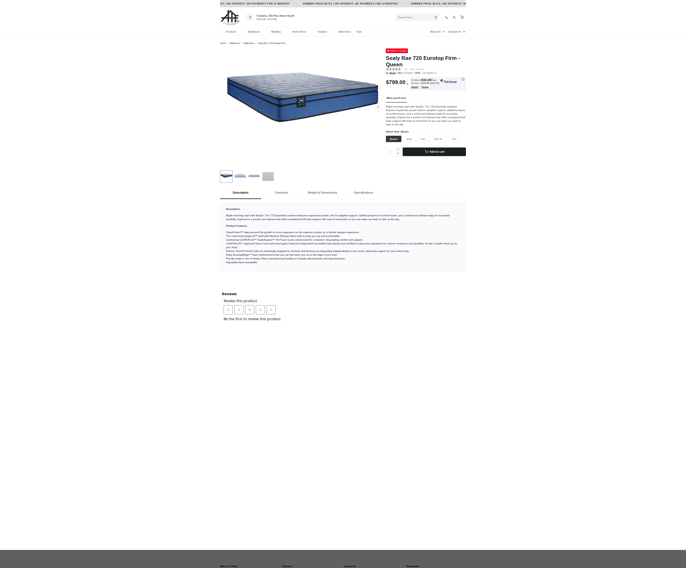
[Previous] (225, 107)
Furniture (231, 31)
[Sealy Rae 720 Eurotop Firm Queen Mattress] (301, 106)
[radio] (393, 139)
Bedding (276, 31)
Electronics (345, 31)
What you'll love (396, 98)
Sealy (392, 73)
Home (223, 43)
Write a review (417, 69)
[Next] (378, 107)
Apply (414, 87)
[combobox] (417, 17)
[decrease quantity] (398, 154)
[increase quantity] (398, 149)
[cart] (462, 17)
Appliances (254, 31)
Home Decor (299, 31)
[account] (454, 17)
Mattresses (235, 43)
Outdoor (322, 31)
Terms (425, 87)
